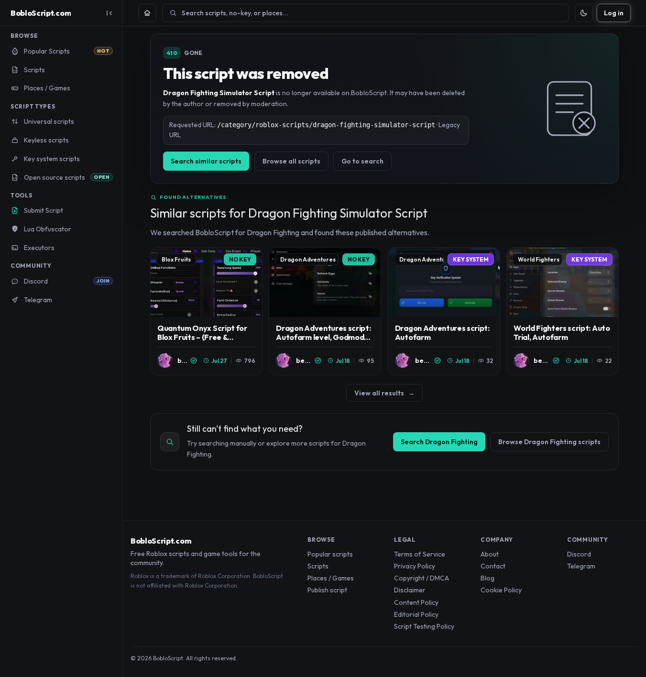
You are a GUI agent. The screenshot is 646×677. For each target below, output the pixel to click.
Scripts (317, 566)
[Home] (147, 13)
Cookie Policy (501, 590)
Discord (579, 554)
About (490, 554)
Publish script (327, 590)
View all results (384, 393)
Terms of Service (419, 554)
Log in (614, 13)
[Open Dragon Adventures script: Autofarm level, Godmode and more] (325, 311)
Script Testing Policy (424, 626)
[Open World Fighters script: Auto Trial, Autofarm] (562, 311)
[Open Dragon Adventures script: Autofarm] (444, 311)
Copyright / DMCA (421, 578)
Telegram (581, 566)
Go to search (362, 161)
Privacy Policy (414, 566)
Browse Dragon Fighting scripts (549, 441)
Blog (487, 578)
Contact (493, 566)
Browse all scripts (291, 161)
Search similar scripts (206, 161)
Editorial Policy (416, 614)
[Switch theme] (584, 13)
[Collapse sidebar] (109, 13)
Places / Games (330, 578)
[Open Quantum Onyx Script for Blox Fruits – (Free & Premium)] (206, 311)
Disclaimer (410, 590)
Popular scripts (330, 554)
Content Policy (416, 602)
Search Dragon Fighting (439, 441)
